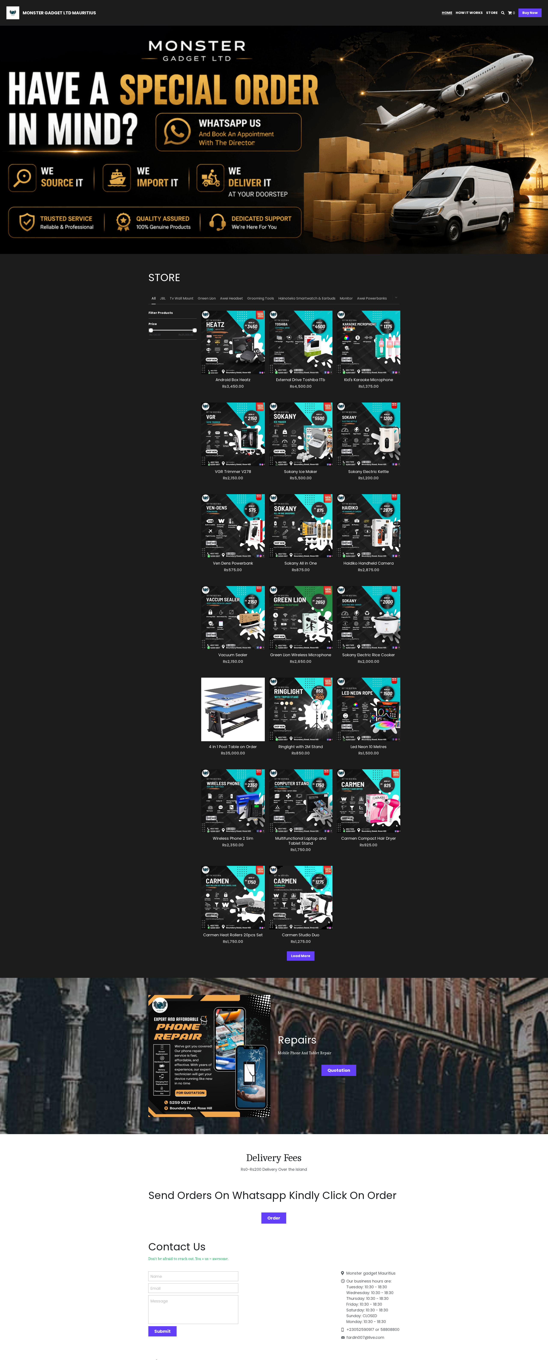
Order (273, 1218)
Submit (162, 1331)
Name (156, 1276)
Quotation (339, 1070)
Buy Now (530, 12)
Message (159, 1301)
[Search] (503, 13)
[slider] (151, 330)
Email (155, 1288)
